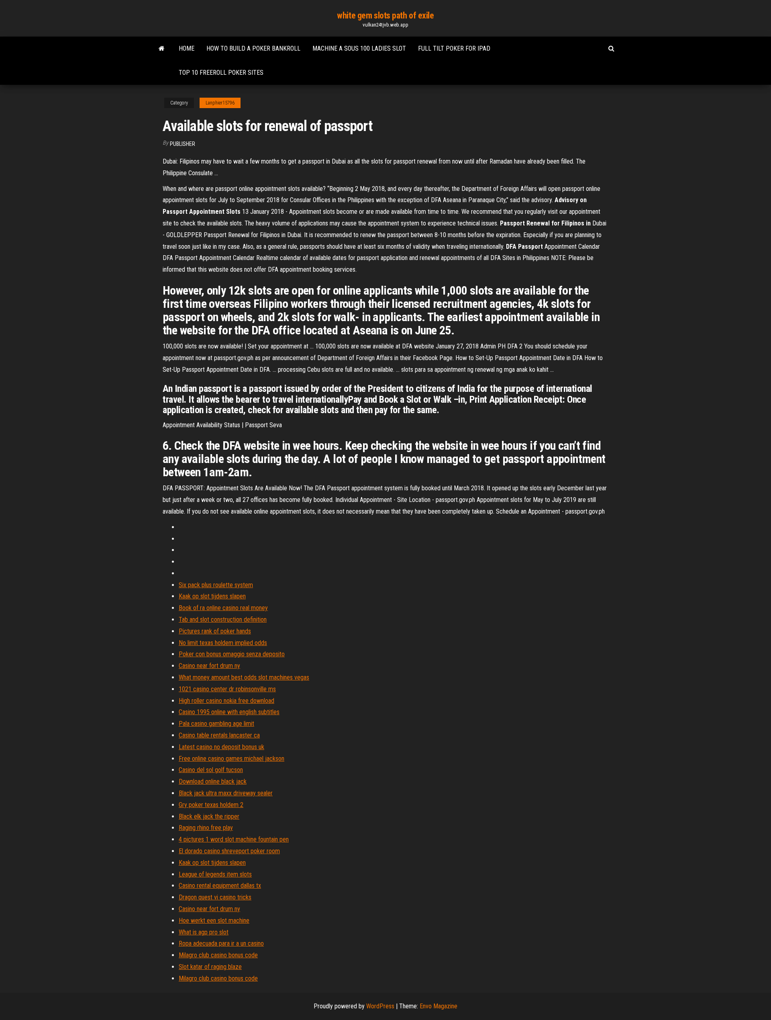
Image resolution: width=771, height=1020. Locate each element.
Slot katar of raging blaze (210, 967)
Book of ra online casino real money (223, 608)
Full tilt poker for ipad (454, 48)
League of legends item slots (215, 874)
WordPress (380, 1006)
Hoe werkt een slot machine (214, 920)
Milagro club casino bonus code (218, 955)
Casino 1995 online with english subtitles (229, 712)
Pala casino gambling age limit (216, 723)
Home (186, 48)
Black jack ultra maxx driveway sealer (226, 793)
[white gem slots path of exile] (162, 49)
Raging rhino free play (206, 828)
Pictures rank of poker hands (215, 631)
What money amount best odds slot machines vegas (244, 677)
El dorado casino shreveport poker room (229, 851)
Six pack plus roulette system (216, 585)
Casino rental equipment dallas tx (220, 885)
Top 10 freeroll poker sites (221, 72)
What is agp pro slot (203, 932)
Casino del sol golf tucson (211, 770)
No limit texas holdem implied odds (223, 643)
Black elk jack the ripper (209, 816)
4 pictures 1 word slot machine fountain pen (234, 839)
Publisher (182, 144)
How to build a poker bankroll (253, 48)
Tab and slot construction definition (223, 619)
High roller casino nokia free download (226, 701)
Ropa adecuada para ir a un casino (221, 943)
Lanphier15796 (220, 103)
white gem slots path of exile (385, 15)
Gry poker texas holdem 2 (211, 805)
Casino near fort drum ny (209, 666)
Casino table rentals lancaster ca (219, 735)
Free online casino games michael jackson (231, 758)
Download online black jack (213, 781)
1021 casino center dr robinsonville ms (227, 689)
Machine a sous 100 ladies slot (359, 48)
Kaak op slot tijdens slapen (212, 596)
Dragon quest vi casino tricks (215, 897)
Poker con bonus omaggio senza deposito (232, 654)
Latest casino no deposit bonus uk (221, 747)
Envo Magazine (438, 1006)
